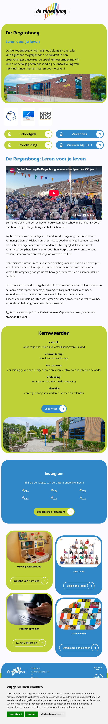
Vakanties (79, 134)
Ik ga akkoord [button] (15, 714)
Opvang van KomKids (26, 580)
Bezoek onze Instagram (51, 511)
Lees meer (51, 408)
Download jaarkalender (76, 647)
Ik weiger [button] (31, 714)
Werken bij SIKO (79, 145)
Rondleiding (28, 145)
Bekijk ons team (76, 585)
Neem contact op (26, 643)
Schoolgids (28, 134)
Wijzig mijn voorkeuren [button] (52, 714)
